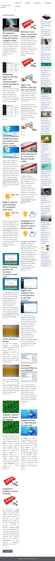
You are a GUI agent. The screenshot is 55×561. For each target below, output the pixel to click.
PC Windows (37, 3)
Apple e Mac (18, 3)
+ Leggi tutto (7, 551)
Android (27, 3)
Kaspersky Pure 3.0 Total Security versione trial (28, 422)
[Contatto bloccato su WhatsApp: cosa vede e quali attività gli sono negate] (46, 167)
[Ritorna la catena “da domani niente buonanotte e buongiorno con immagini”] (46, 218)
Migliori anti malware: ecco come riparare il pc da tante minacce (28, 295)
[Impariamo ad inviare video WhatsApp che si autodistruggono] (46, 248)
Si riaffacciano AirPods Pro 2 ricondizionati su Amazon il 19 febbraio (45, 148)
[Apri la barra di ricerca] (15, 9)
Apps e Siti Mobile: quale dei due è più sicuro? (28, 87)
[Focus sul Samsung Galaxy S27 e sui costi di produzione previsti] (46, 18)
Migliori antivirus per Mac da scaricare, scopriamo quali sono (10, 272)
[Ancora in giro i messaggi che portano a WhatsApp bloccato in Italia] (46, 90)
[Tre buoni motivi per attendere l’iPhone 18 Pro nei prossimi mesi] (46, 42)
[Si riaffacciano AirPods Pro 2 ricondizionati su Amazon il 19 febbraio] (46, 139)
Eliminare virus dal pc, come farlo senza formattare (29, 34)
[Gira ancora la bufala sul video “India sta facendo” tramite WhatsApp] (46, 114)
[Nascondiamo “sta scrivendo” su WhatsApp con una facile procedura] (46, 66)
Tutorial (9, 394)
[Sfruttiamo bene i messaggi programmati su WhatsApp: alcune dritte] (46, 192)
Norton (6, 347)
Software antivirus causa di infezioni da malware (11, 417)
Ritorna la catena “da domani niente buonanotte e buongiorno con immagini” (45, 226)
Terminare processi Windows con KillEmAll (29, 368)
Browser (17, 6)
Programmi (47, 3)
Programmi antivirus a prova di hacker (10, 491)
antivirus (6, 55)
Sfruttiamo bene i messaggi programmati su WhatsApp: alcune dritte (45, 200)
